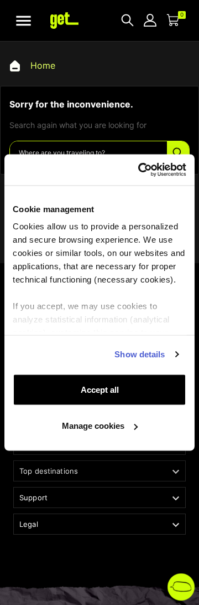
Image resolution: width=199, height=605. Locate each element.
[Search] (178, 153)
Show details (139, 354)
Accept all (100, 389)
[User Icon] (150, 20)
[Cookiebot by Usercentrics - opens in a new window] (140, 170)
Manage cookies (93, 425)
